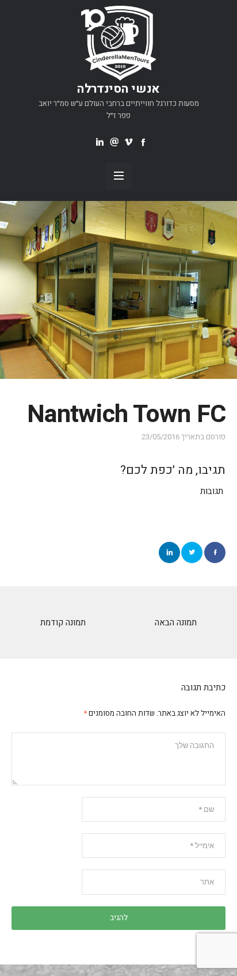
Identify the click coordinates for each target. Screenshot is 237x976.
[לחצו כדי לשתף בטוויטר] (191, 552)
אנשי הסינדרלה (118, 89)
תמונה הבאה (176, 622)
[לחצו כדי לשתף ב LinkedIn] (169, 552)
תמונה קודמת (63, 622)
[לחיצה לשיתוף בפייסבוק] (214, 552)
